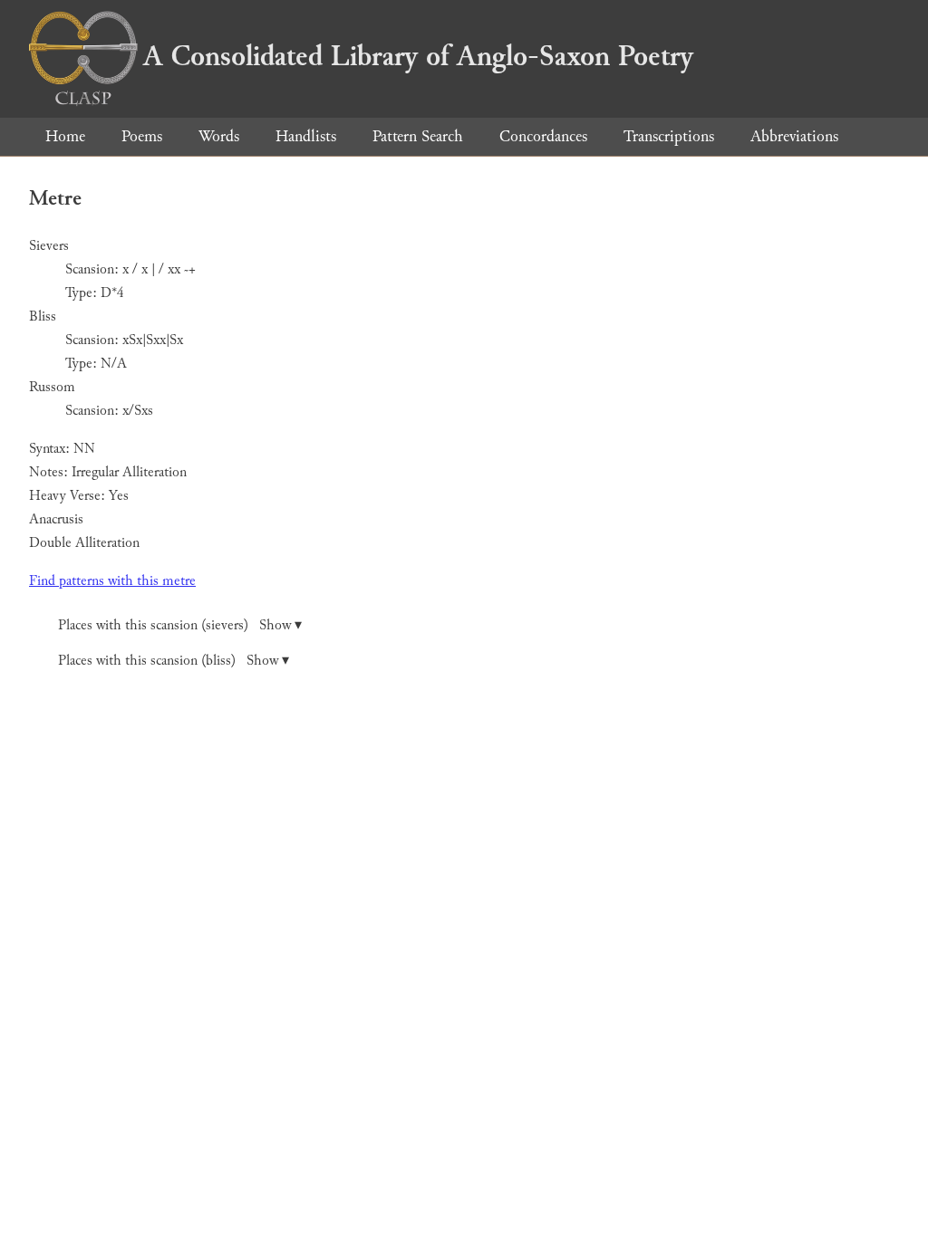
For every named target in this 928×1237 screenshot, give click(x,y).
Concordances (543, 136)
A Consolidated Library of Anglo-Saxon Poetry (418, 56)
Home (65, 136)
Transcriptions (669, 136)
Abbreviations (794, 136)
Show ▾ (280, 625)
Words (218, 136)
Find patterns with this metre (112, 581)
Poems (141, 136)
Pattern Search (417, 136)
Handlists (306, 136)
